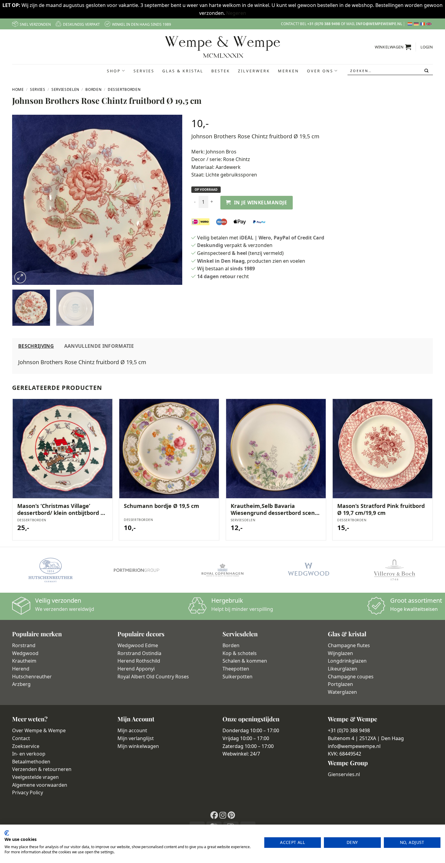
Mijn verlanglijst (135, 738)
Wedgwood (25, 653)
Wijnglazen (340, 653)
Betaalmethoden (31, 761)
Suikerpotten (237, 676)
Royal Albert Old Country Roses (153, 676)
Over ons (320, 71)
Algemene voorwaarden (39, 785)
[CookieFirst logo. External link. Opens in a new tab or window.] (7, 833)
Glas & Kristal (182, 71)
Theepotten (235, 668)
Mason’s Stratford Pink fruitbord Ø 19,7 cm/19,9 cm (381, 509)
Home (18, 89)
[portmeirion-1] (137, 570)
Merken (288, 71)
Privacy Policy (27, 792)
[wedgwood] (308, 570)
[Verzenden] (427, 71)
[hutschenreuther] (51, 570)
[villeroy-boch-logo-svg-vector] (394, 570)
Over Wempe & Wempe (39, 730)
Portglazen (340, 684)
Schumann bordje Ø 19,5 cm (161, 505)
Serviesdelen (65, 89)
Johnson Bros (221, 151)
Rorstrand (23, 645)
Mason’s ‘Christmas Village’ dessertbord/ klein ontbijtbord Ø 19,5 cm (61, 509)
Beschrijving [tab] (36, 346)
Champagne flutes (349, 645)
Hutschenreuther (32, 676)
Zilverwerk (254, 71)
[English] (430, 23)
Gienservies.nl (344, 774)
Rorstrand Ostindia (139, 653)
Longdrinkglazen (347, 660)
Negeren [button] (236, 13)
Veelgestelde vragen (35, 777)
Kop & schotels (239, 653)
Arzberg (21, 684)
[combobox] (390, 71)
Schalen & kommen (244, 660)
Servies (144, 71)
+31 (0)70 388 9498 (323, 23)
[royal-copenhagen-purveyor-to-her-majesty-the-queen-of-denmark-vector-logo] (222, 570)
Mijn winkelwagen (138, 746)
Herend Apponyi (136, 668)
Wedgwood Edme (137, 645)
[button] (393, 47)
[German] (417, 23)
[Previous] (23, 200)
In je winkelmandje (260, 202)
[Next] (171, 200)
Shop (114, 71)
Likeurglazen (342, 668)
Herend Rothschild (138, 660)
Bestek (220, 71)
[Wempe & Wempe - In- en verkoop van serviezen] (222, 47)
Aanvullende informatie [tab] (99, 346)
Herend (20, 668)
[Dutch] (410, 23)
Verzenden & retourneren (41, 769)
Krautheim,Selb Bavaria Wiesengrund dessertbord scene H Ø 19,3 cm (274, 509)
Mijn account (132, 730)
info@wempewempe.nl (379, 23)
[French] (423, 23)
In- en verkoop (28, 753)
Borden (93, 89)
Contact (21, 738)
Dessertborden (124, 89)
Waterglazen (342, 692)
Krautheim (24, 660)
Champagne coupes (351, 676)
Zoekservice (25, 746)
